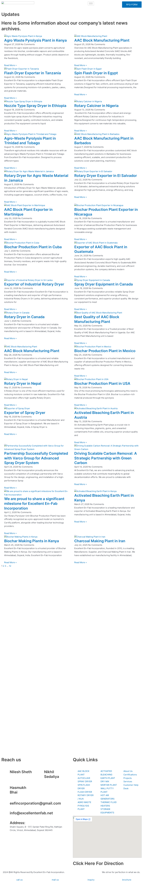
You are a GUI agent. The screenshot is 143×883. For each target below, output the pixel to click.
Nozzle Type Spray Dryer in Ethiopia (35, 105)
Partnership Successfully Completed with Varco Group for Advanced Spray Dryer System (36, 458)
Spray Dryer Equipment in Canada (103, 284)
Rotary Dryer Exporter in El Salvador (105, 175)
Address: (17, 823)
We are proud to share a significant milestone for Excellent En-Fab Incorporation (34, 503)
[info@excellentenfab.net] (6, 814)
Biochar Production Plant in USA (102, 383)
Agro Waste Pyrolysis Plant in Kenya (35, 40)
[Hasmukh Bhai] (6, 788)
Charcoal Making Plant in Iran (99, 541)
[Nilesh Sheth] (6, 773)
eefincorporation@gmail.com (35, 803)
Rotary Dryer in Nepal (22, 383)
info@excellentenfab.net (31, 813)
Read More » (10, 65)
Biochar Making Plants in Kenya (31, 541)
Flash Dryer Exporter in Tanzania (32, 73)
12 (10, 566)
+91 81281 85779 (52, 780)
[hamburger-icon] (91, 3)
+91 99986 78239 (18, 796)
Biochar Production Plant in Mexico (104, 351)
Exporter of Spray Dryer (24, 412)
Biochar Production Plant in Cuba (33, 247)
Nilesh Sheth (21, 772)
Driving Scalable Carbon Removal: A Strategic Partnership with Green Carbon (105, 458)
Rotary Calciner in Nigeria (96, 105)
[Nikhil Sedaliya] (40, 773)
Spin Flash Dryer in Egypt (96, 73)
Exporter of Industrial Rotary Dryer (34, 284)
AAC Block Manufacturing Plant (101, 40)
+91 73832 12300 (18, 776)
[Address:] (6, 823)
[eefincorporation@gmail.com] (6, 804)
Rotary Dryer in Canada (24, 317)
